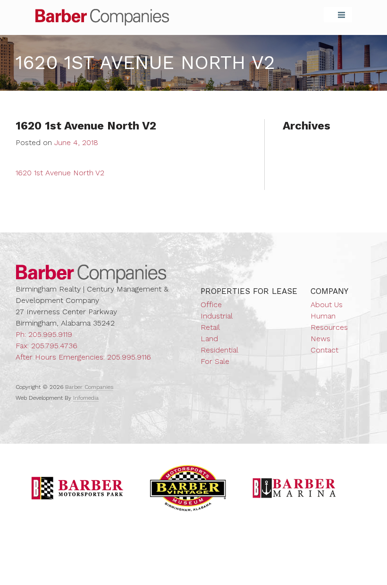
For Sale (215, 361)
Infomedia (86, 398)
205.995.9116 (129, 357)
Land (209, 338)
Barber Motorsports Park (77, 488)
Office (211, 304)
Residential (219, 349)
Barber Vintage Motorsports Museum (188, 488)
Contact (324, 349)
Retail (210, 327)
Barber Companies (102, 17)
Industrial (217, 315)
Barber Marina (294, 488)
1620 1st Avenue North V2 (60, 172)
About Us (327, 304)
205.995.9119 (50, 334)
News (320, 338)
